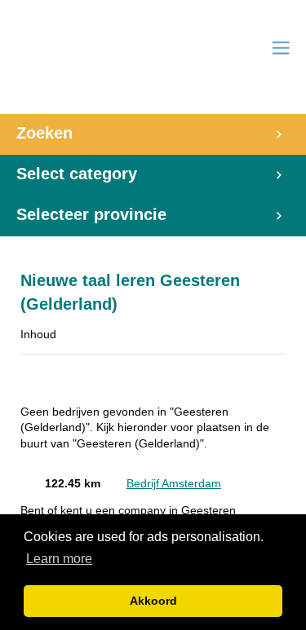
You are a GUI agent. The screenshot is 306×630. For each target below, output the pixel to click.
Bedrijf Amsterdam (173, 484)
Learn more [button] (59, 559)
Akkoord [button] (153, 600)
